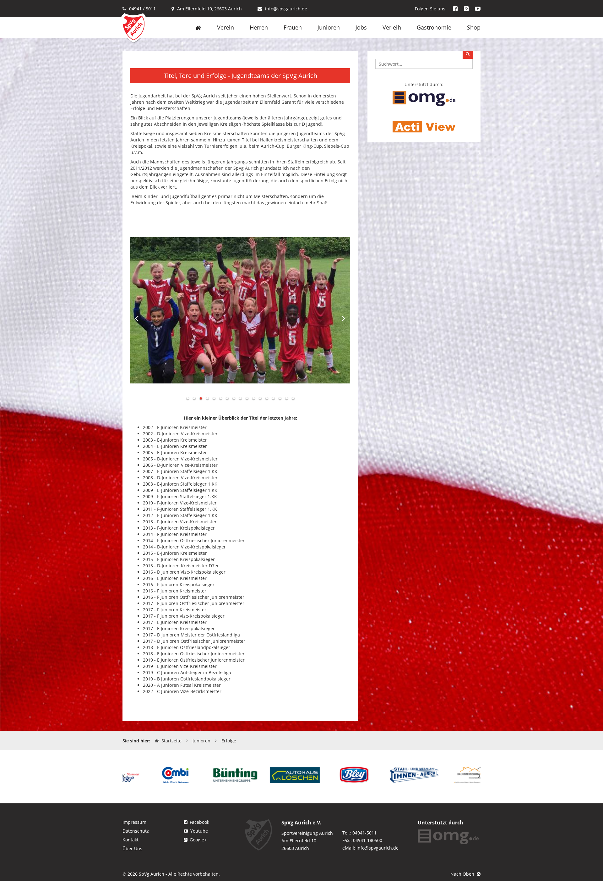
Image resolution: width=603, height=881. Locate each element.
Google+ (198, 840)
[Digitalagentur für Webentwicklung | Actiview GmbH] (424, 126)
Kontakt (130, 840)
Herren (259, 27)
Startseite (171, 741)
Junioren (329, 27)
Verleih (392, 27)
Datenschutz (135, 831)
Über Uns (132, 848)
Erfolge (228, 741)
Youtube (199, 831)
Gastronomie (434, 27)
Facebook (199, 822)
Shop (474, 27)
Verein (225, 27)
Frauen (293, 27)
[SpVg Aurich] (133, 27)
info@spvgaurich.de (286, 9)
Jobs (361, 27)
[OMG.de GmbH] (424, 98)
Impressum (134, 822)
